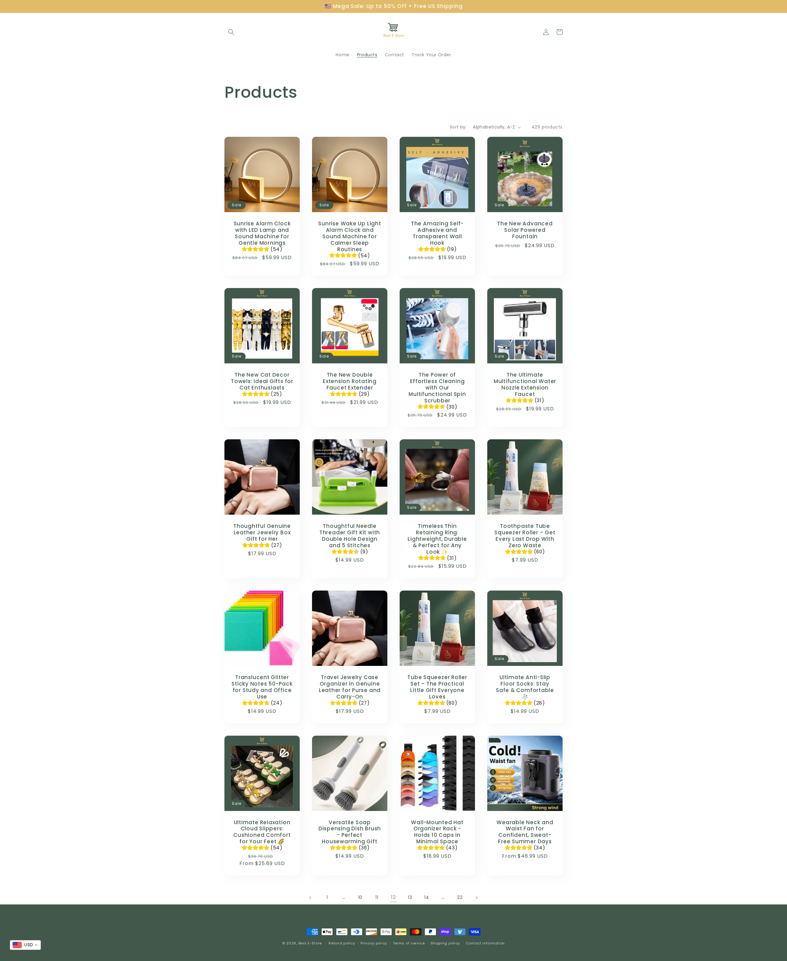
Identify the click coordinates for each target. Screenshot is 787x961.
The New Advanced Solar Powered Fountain (524, 229)
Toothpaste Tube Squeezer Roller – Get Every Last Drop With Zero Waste (524, 535)
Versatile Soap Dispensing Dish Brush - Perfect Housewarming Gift (349, 832)
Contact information (485, 943)
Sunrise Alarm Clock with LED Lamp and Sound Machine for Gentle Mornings (262, 233)
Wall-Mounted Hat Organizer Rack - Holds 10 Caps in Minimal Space (437, 832)
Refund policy (342, 943)
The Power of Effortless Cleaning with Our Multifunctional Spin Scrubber (437, 388)
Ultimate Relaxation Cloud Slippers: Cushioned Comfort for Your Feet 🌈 (262, 832)
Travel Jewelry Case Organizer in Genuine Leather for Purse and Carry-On (350, 687)
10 (360, 897)
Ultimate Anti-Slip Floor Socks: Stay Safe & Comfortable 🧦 (525, 687)
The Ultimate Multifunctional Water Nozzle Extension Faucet (525, 384)
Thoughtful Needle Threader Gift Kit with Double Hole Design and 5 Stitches (349, 535)
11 (376, 897)
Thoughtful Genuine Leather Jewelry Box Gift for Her (262, 532)
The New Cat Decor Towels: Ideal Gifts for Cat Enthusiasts (262, 381)
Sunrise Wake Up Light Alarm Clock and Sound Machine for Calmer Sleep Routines (349, 236)
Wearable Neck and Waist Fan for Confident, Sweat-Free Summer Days (524, 832)
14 (426, 897)
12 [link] (393, 897)
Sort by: (458, 127)
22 (459, 897)
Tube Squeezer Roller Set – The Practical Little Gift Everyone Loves (437, 687)
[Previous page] (310, 897)
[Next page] (476, 897)
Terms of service (409, 943)
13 (410, 897)
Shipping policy (445, 943)
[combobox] (25, 945)
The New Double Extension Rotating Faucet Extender (350, 381)
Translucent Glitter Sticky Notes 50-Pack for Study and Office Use (262, 687)
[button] (231, 32)
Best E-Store (310, 943)
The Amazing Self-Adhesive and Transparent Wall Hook (437, 233)
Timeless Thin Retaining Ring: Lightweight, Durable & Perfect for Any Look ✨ (437, 539)
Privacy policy (374, 943)
